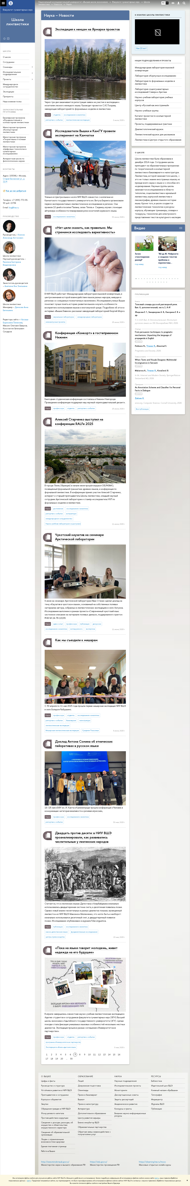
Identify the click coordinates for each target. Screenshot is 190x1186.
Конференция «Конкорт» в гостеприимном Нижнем (86, 335)
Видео (139, 228)
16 (119, 1054)
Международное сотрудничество (10, 85)
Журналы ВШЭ (157, 1104)
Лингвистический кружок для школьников (155, 134)
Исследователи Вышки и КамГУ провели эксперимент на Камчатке (85, 133)
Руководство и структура (53, 1085)
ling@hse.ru (14, 207)
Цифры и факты (48, 1081)
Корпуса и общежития (51, 1099)
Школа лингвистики (17, 22)
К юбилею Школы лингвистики (152, 15)
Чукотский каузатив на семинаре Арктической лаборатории (79, 536)
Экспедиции (8, 91)
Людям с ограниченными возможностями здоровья (52, 1140)
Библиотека (156, 1081)
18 (52, 1058)
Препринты (8, 96)
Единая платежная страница (53, 1146)
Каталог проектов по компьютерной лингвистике (153, 117)
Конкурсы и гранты (123, 1108)
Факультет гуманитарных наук (18, 9)
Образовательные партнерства (92, 1127)
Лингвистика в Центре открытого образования (158, 139)
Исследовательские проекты (127, 1085)
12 (99, 1054)
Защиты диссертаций (124, 1099)
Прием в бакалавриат (87, 1094)
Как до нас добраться (16, 190)
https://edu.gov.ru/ (98, 1161)
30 (71, 1058)
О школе (7, 57)
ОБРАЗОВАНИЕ (85, 1076)
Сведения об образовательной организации (55, 1133)
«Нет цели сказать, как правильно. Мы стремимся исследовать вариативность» (85, 229)
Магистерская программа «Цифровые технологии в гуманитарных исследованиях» (14, 150)
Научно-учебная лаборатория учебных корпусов (154, 99)
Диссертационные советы (126, 1094)
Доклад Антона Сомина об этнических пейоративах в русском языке (84, 743)
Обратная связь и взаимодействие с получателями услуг (94, 1133)
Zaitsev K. (139, 398)
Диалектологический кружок (149, 129)
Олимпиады (83, 1090)
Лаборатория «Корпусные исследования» (155, 75)
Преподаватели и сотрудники (55, 1094)
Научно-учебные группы (147, 110)
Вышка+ (81, 1099)
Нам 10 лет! (141, 48)
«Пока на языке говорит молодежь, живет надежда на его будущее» (86, 950)
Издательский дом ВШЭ (162, 1085)
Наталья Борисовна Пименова (15, 321)
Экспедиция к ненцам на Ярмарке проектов (87, 29)
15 (114, 1054)
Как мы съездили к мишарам (76, 640)
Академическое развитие (125, 1104)
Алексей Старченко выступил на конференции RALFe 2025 (79, 421)
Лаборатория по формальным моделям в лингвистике (155, 82)
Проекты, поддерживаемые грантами (153, 123)
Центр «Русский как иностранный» (152, 105)
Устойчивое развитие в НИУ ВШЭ (56, 1090)
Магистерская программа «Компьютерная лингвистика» (14, 129)
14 (109, 1054)
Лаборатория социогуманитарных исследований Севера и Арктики (152, 90)
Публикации (142, 294)
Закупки (44, 1104)
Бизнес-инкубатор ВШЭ (88, 1122)
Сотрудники (8, 62)
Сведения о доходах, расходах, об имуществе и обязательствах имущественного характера (57, 1125)
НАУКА (118, 1076)
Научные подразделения (125, 1081)
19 (56, 1058)
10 (89, 1054)
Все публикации (142, 409)
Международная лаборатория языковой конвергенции (154, 69)
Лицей (81, 1081)
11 (94, 1054)
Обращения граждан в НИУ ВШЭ (56, 1108)
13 (104, 1054)
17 (47, 1058)
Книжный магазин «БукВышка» (164, 1090)
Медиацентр (157, 1099)
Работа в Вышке (48, 1151)
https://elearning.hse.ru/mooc (152, 1161)
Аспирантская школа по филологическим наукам (14, 159)
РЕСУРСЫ (156, 1076)
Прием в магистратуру (88, 1104)
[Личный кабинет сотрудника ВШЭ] (178, 3)
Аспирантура (84, 1108)
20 (62, 1058)
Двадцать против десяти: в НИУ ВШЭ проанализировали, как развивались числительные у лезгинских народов (83, 837)
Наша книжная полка (12, 101)
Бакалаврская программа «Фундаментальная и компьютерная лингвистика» (16, 120)
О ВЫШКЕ (46, 1076)
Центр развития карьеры (89, 1118)
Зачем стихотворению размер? (142, 256)
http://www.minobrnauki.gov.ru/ (55, 1161)
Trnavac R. (151, 346)
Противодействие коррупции (54, 1118)
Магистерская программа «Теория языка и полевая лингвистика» (14, 139)
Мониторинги (120, 1090)
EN (167, 3)
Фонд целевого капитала (52, 1113)
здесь (157, 1178)
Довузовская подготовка (89, 1085)
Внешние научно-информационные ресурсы (130, 1114)
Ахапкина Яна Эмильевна (16, 286)
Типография (156, 1094)
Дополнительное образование (92, 1113)
